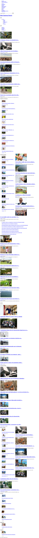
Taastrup (3, 27)
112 (3, 23)
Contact (3, 3)
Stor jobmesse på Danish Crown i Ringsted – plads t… (10, 354)
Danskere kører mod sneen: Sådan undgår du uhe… (25, 456)
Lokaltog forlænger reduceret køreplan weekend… (25, 183)
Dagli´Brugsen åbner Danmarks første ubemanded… (9, 534)
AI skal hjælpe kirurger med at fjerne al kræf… (8, 124)
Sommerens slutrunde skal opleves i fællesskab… (8, 103)
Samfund (4, 22)
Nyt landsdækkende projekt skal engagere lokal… (10, 287)
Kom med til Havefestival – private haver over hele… (10, 424)
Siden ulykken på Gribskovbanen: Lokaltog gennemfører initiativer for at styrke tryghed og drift (14, 228)
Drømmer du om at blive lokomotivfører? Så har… (10, 243)
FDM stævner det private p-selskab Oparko (7, 119)
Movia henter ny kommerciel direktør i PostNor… (8, 193)
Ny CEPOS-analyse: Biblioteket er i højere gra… (8, 453)
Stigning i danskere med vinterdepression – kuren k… (10, 408)
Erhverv (4, 21)
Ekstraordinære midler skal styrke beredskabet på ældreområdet (10, 231)
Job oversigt (3, 7)
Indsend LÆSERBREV (5, 2)
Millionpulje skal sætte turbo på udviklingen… (9, 276)
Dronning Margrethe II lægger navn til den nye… (10, 298)
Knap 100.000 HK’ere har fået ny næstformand (8, 209)
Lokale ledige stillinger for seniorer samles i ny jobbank (11, 316)
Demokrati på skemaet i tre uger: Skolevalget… (8, 469)
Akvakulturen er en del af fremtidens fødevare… (8, 437)
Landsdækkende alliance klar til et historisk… (8, 180)
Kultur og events (4, 131)
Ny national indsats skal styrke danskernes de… (8, 140)
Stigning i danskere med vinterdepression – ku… (8, 175)
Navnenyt (3, 200)
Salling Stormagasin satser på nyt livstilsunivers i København (9, 223)
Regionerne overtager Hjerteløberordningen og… (10, 254)
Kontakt (3, 9)
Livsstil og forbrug (2, 52)
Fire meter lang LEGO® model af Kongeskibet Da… (8, 108)
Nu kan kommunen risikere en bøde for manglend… (8, 474)
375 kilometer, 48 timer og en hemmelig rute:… (9, 40)
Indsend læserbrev (4, 6)
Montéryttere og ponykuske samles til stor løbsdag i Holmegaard (10, 229)
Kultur (4, 20)
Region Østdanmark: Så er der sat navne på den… (8, 458)
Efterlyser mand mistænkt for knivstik (7, 519)
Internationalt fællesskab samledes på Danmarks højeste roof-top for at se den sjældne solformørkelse (15, 225)
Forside (3, 5)
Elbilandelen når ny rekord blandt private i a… (8, 135)
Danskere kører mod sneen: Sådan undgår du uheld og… (11, 400)
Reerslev (3, 29)
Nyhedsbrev (3, 10)
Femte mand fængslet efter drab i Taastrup (7, 498)
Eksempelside (3, 4)
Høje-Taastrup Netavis (6, 15)
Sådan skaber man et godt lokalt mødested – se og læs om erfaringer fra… (14, 392)
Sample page (3, 11)
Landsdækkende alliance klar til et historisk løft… (10, 416)
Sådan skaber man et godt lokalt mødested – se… (8, 164)
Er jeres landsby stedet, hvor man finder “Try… (9, 216)
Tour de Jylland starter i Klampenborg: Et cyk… (10, 72)
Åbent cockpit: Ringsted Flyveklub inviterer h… (9, 265)
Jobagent (3, 8)
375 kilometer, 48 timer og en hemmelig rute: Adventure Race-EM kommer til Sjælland (13, 222)
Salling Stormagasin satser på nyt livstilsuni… (9, 51)
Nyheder (3, 19)
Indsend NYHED (4, 1)
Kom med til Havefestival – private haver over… (9, 489)
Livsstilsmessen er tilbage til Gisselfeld (22, 194)
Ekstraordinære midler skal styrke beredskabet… (25, 161)
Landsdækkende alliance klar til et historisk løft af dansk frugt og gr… (14, 330)
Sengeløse (3, 28)
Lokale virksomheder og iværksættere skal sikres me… (11, 338)
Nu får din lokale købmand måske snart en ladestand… (11, 346)
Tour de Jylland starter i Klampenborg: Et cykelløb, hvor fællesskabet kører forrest (12, 226)
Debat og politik (17, 163)
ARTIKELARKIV (2, 13)
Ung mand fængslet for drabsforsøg (6, 503)
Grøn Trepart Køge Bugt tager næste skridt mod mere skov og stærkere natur (12, 232)
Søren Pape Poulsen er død (5, 198)
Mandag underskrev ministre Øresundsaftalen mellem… (11, 362)
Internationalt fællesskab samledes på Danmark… (10, 61)
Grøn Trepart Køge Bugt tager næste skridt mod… (25, 172)
